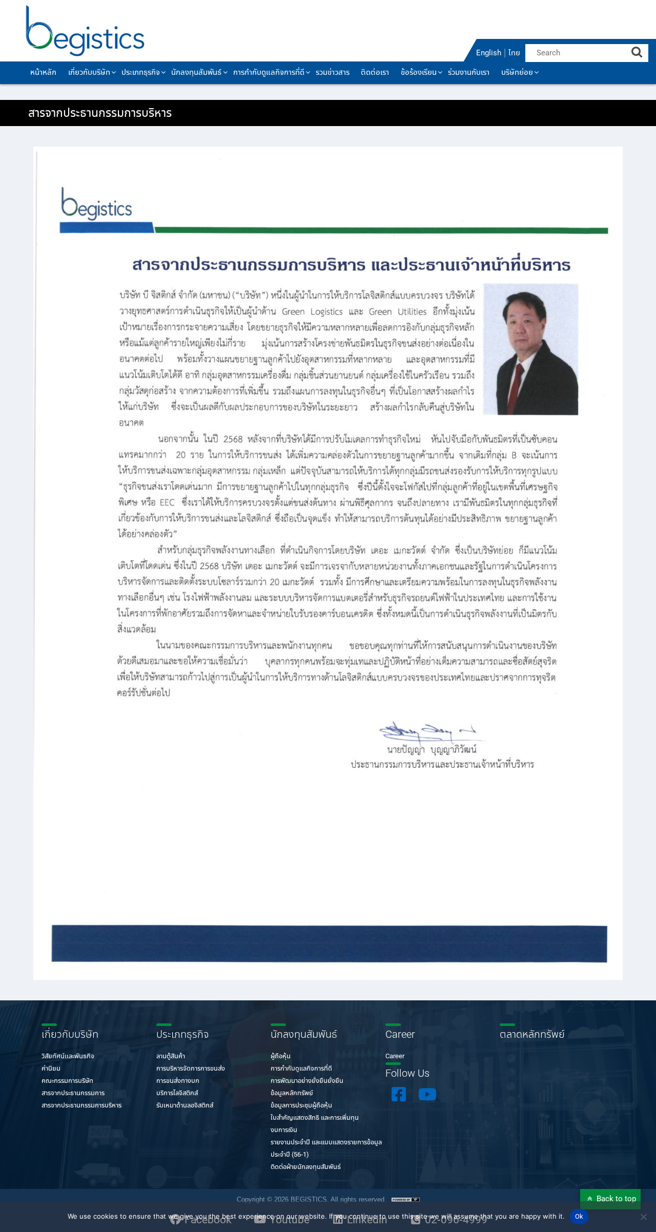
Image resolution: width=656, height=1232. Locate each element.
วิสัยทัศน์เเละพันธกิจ (68, 1056)
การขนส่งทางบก (177, 1081)
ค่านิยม (51, 1069)
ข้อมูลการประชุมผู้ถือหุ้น (301, 1106)
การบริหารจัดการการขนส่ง (190, 1069)
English (488, 53)
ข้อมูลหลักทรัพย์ (292, 1093)
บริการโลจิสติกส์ (177, 1093)
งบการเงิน (284, 1130)
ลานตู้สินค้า (170, 1056)
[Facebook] (398, 1094)
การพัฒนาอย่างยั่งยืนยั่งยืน (307, 1081)
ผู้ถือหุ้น (281, 1056)
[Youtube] (427, 1094)
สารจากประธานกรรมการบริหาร (81, 1106)
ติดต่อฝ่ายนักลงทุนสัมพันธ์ (306, 1167)
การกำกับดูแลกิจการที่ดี (301, 1069)
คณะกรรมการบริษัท (67, 1081)
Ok (579, 1217)
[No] (643, 1217)
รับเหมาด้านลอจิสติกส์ (184, 1106)
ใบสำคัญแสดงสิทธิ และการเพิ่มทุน (315, 1118)
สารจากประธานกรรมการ (73, 1093)
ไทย (514, 53)
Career (394, 1056)
